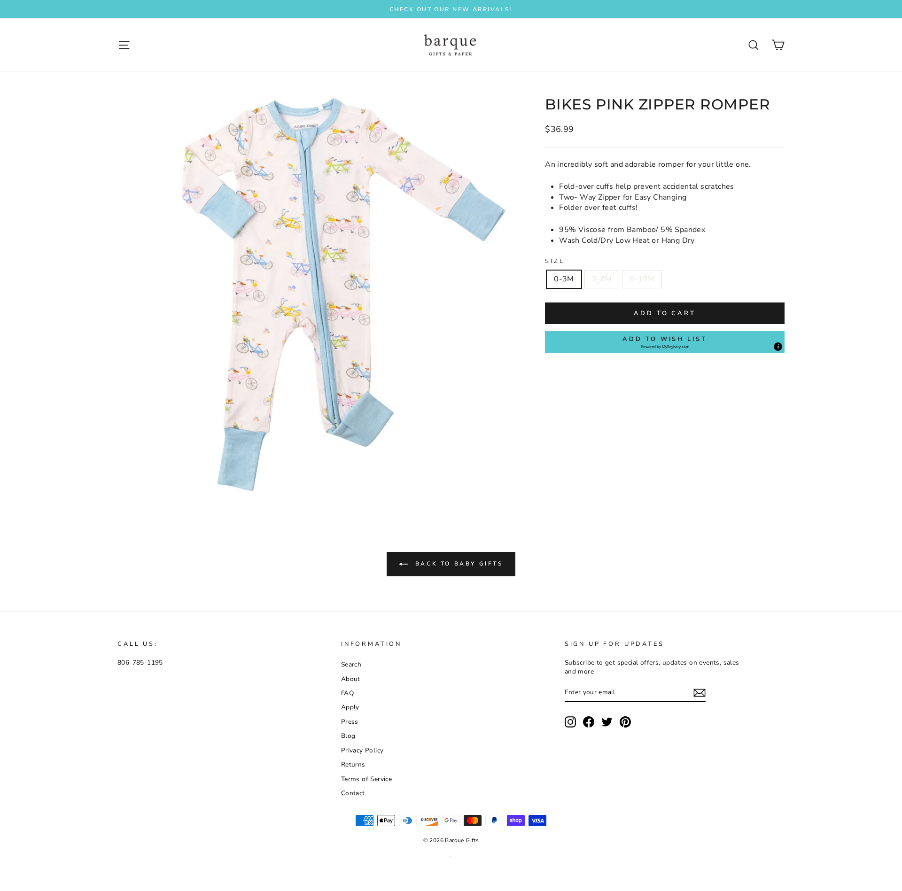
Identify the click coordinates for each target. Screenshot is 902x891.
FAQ (347, 693)
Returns (353, 764)
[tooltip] (778, 346)
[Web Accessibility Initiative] (4, 880)
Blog (348, 735)
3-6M (602, 279)
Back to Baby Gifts (457, 563)
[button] (665, 342)
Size (554, 261)
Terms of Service (366, 779)
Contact (353, 793)
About (350, 678)
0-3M (564, 279)
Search (351, 664)
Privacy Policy (362, 750)
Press (349, 721)
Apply (350, 707)
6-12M (642, 279)
